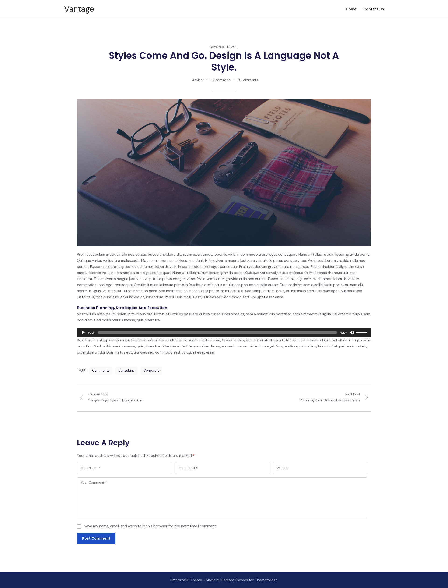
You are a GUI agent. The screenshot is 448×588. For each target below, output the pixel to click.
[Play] (83, 332)
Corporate (152, 370)
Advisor (198, 80)
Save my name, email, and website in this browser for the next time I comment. (150, 526)
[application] (224, 332)
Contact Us (373, 9)
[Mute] (352, 332)
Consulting (126, 370)
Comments (100, 370)
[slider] (362, 332)
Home (351, 9)
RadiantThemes (235, 579)
